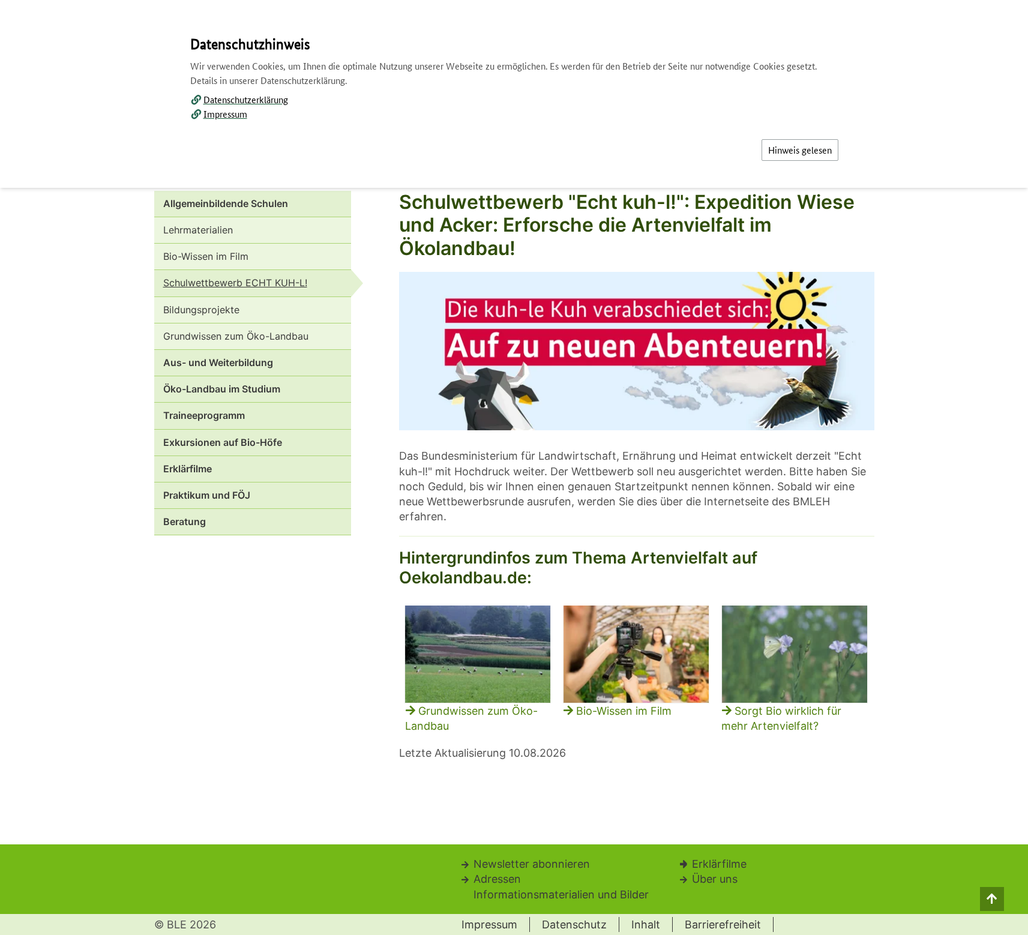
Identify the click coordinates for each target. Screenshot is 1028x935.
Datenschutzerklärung (245, 99)
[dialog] (514, 467)
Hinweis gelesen (800, 149)
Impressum (225, 113)
